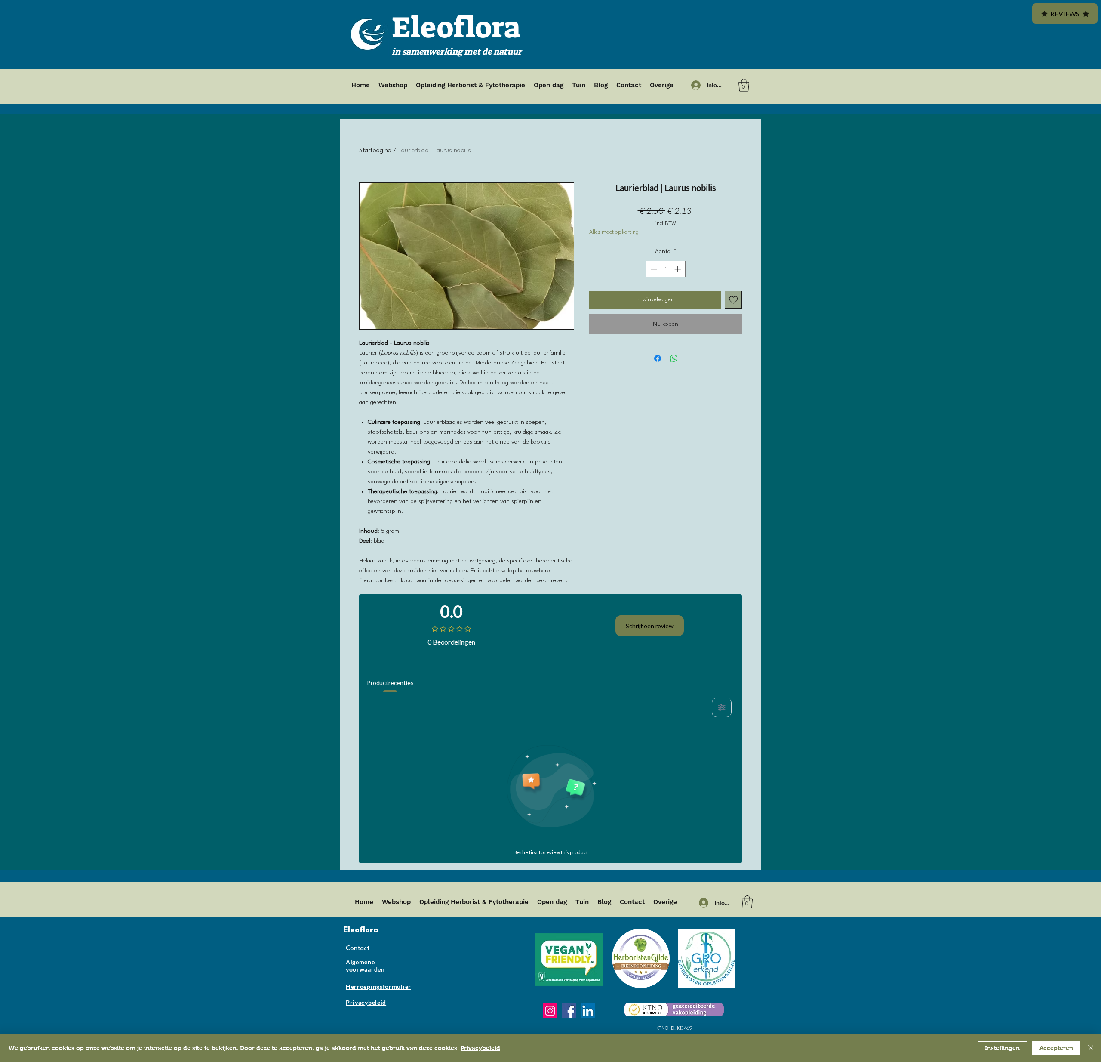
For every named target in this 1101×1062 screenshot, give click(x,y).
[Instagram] (550, 1010)
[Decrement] (653, 269)
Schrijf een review (650, 626)
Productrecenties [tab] (390, 682)
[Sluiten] (1091, 1048)
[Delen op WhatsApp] (674, 358)
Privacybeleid (480, 1048)
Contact (357, 948)
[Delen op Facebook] (657, 358)
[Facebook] (569, 1010)
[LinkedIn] (588, 1010)
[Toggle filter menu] (722, 707)
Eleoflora (456, 27)
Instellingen (1002, 1048)
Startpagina (375, 151)
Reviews (1064, 13)
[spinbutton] (665, 269)
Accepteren (1056, 1048)
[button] (743, 85)
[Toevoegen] (733, 300)
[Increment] (678, 269)
